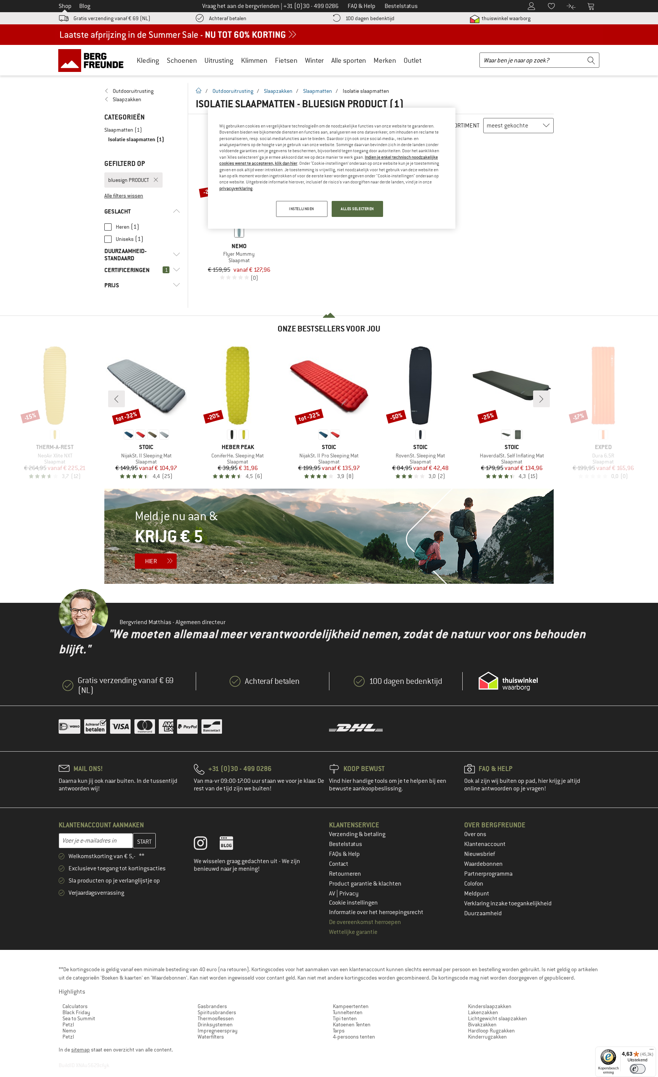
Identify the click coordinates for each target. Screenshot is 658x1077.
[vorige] (116, 398)
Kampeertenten (351, 1006)
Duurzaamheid (483, 913)
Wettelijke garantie (353, 932)
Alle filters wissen (123, 195)
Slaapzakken (278, 91)
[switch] (637, 1069)
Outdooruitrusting (232, 91)
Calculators (75, 1006)
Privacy (349, 893)
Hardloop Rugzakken (491, 1030)
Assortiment (462, 125)
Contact (338, 864)
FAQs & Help (344, 854)
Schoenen (182, 60)
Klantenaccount (485, 844)
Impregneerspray (218, 1030)
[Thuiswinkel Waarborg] (508, 681)
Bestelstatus (345, 844)
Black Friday (76, 1012)
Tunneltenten (348, 1012)
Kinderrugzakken (487, 1036)
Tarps (339, 1030)
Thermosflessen (216, 1018)
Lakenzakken (483, 1012)
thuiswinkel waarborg (505, 18)
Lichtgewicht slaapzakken (497, 1018)
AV (332, 893)
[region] (331, 168)
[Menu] (651, 1051)
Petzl (68, 1024)
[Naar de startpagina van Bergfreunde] (93, 60)
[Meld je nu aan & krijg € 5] (329, 536)
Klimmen (254, 60)
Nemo (69, 1030)
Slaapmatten (317, 91)
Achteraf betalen (227, 18)
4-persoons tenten (354, 1036)
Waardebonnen (483, 864)
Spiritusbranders (217, 1012)
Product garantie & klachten (365, 883)
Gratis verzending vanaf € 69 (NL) (111, 18)
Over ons (475, 834)
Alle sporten (348, 60)
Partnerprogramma (488, 874)
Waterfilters (211, 1036)
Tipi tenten (345, 1018)
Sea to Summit (78, 1018)
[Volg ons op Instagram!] (206, 845)
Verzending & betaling (357, 834)
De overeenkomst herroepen (365, 922)
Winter (314, 60)
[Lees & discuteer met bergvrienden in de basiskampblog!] (232, 845)
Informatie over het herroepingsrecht (376, 912)
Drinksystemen (215, 1024)
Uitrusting (218, 60)
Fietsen (286, 60)
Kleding (148, 60)
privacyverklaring (235, 188)
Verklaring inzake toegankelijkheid (508, 903)
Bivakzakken (482, 1024)
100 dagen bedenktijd (369, 18)
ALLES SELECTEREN (357, 208)
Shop (65, 6)
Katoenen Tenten (352, 1024)
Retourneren (345, 874)
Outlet (413, 60)
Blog (84, 6)
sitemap (80, 1049)
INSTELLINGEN (301, 208)
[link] (142, 91)
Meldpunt (476, 893)
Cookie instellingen (353, 903)
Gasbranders (212, 1006)
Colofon (473, 883)
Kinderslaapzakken (489, 1006)
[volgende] (541, 398)
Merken (385, 60)
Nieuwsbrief (479, 854)
